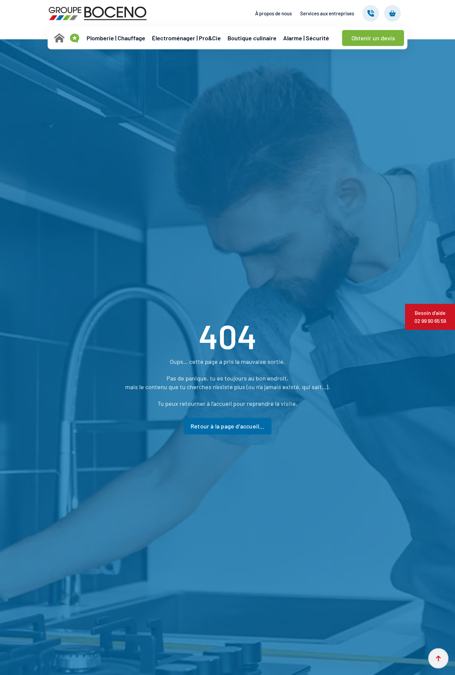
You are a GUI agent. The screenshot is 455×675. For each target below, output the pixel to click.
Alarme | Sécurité (306, 38)
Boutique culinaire (252, 38)
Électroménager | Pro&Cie (186, 38)
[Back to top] (438, 658)
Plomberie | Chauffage (116, 38)
